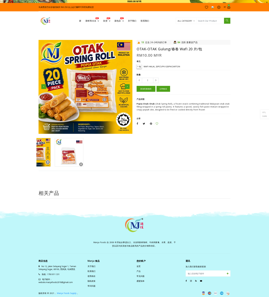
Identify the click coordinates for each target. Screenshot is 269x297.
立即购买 (163, 89)
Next (127, 86)
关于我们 (91, 266)
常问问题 (91, 286)
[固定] (151, 123)
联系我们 (91, 271)
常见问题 (140, 276)
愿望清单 (140, 281)
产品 (139, 271)
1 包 (139, 66)
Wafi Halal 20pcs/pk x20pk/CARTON (162, 66)
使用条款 (91, 276)
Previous (43, 86)
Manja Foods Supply (66, 293)
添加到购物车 (146, 89)
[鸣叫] (144, 123)
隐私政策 (91, 281)
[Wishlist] (155, 124)
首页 (139, 266)
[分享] (137, 123)
